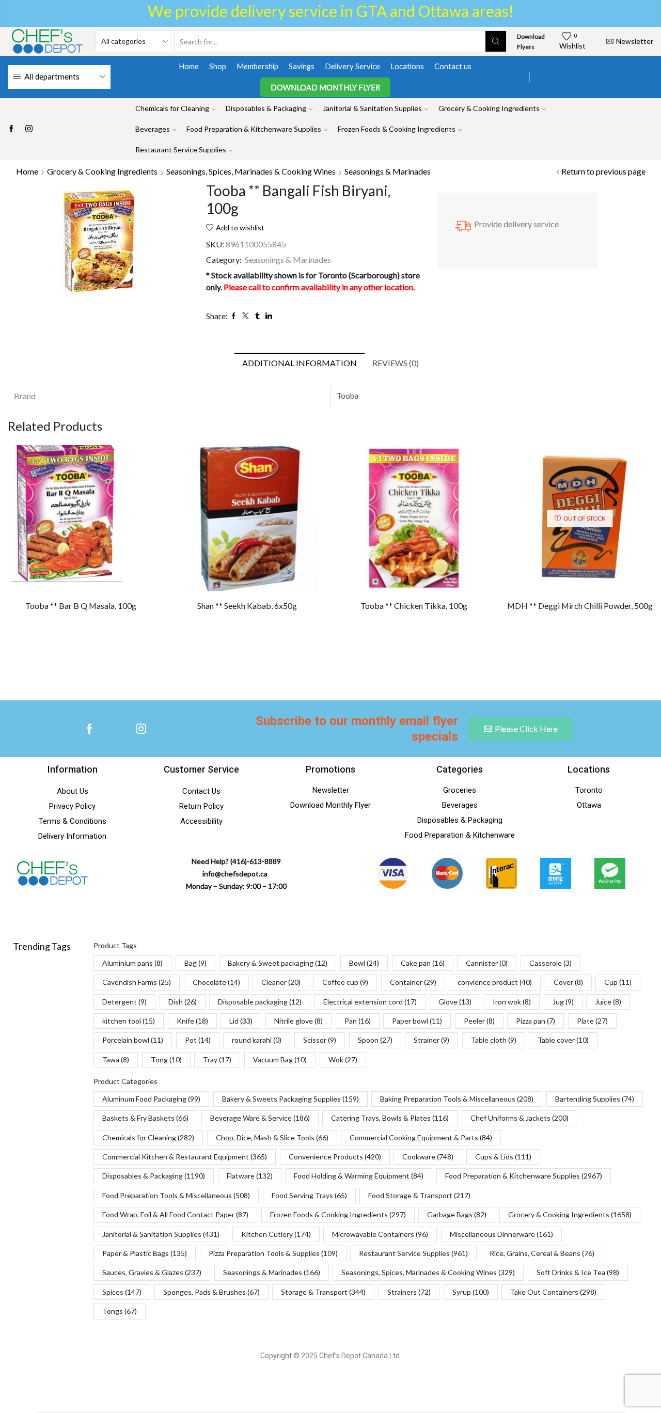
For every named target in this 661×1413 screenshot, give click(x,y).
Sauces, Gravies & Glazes (151, 1272)
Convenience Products (335, 1156)
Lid (241, 1020)
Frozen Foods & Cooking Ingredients (396, 128)
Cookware (427, 1156)
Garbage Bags (456, 1214)
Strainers (409, 1292)
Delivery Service (352, 66)
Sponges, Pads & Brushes (211, 1292)
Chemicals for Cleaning (172, 108)
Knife (192, 1020)
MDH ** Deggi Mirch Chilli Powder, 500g (580, 605)
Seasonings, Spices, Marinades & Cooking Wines (251, 171)
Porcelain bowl (132, 1039)
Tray (217, 1059)
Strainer (431, 1039)
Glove (454, 1001)
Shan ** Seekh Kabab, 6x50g (247, 605)
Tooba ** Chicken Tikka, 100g (413, 605)
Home (189, 66)
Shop (217, 66)
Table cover (563, 1039)
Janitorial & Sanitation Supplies (372, 108)
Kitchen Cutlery (276, 1234)
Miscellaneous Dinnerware (501, 1234)
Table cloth (493, 1039)
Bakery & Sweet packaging (277, 963)
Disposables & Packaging (266, 108)
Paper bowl (417, 1020)
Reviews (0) (395, 363)
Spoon (375, 1039)
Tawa (115, 1059)
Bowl (364, 963)
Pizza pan (535, 1020)
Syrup (470, 1292)
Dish (182, 1001)
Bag (195, 963)
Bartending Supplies (594, 1098)
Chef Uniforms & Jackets (519, 1117)
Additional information (299, 363)
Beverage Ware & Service (260, 1117)
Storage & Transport (323, 1292)
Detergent (124, 1001)
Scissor (319, 1039)
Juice (608, 1001)
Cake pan (423, 963)
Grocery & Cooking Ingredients (489, 108)
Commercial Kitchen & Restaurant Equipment (184, 1156)
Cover (568, 982)
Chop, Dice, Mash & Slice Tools (272, 1137)
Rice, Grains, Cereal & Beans (542, 1253)
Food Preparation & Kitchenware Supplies (253, 128)
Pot (198, 1039)
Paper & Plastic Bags (144, 1253)
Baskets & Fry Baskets (145, 1117)
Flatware (250, 1175)
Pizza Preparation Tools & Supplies (273, 1253)
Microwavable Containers (380, 1234)
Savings (301, 66)
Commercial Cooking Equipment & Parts (421, 1137)
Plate (592, 1020)
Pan (357, 1020)
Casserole (550, 963)
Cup (618, 982)
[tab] (299, 363)
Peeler (479, 1020)
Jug (563, 1001)
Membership (257, 66)
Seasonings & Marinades (387, 171)
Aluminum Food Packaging (151, 1098)
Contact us (452, 66)
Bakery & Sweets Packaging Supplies (290, 1098)
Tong (166, 1059)
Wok (342, 1059)
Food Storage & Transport (419, 1195)
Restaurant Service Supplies (180, 149)
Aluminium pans (132, 963)
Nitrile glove (298, 1020)
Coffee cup (345, 982)
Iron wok (512, 1001)
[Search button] (495, 41)
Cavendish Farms (136, 982)
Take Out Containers (553, 1292)
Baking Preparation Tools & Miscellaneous (456, 1098)
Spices (121, 1292)
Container (413, 982)
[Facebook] (11, 129)
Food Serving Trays (309, 1195)
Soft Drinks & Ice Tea (578, 1272)
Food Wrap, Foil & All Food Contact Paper (175, 1214)
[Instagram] (29, 129)
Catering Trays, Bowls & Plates (390, 1117)
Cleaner (281, 982)
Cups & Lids (503, 1156)
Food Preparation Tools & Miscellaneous (176, 1195)
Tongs (119, 1311)
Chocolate (216, 982)
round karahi (256, 1039)
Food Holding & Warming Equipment (358, 1175)
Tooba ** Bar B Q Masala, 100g (80, 605)
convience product (495, 982)
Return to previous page (603, 171)
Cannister (487, 963)
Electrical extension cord (370, 1001)
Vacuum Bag (280, 1059)
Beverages (152, 128)
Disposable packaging (260, 1001)
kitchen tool (128, 1020)
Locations (407, 66)
